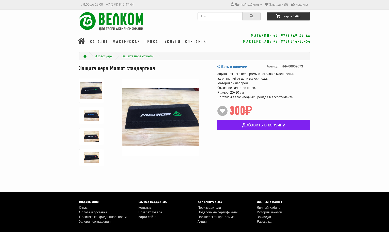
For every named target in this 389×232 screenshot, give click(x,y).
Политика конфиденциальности (103, 217)
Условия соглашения (95, 221)
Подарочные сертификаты (218, 212)
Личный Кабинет (269, 207)
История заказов (269, 212)
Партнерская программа (216, 217)
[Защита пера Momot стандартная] (91, 91)
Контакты (196, 41)
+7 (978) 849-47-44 (119, 4)
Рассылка (264, 221)
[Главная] (82, 41)
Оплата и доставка (93, 212)
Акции (202, 221)
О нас (83, 207)
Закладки (264, 217)
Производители (209, 207)
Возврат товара (150, 212)
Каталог (99, 41)
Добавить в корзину (263, 124)
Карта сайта (147, 217)
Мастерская (126, 41)
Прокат (152, 41)
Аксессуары (104, 56)
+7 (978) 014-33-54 (292, 41)
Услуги (173, 41)
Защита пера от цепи (138, 56)
